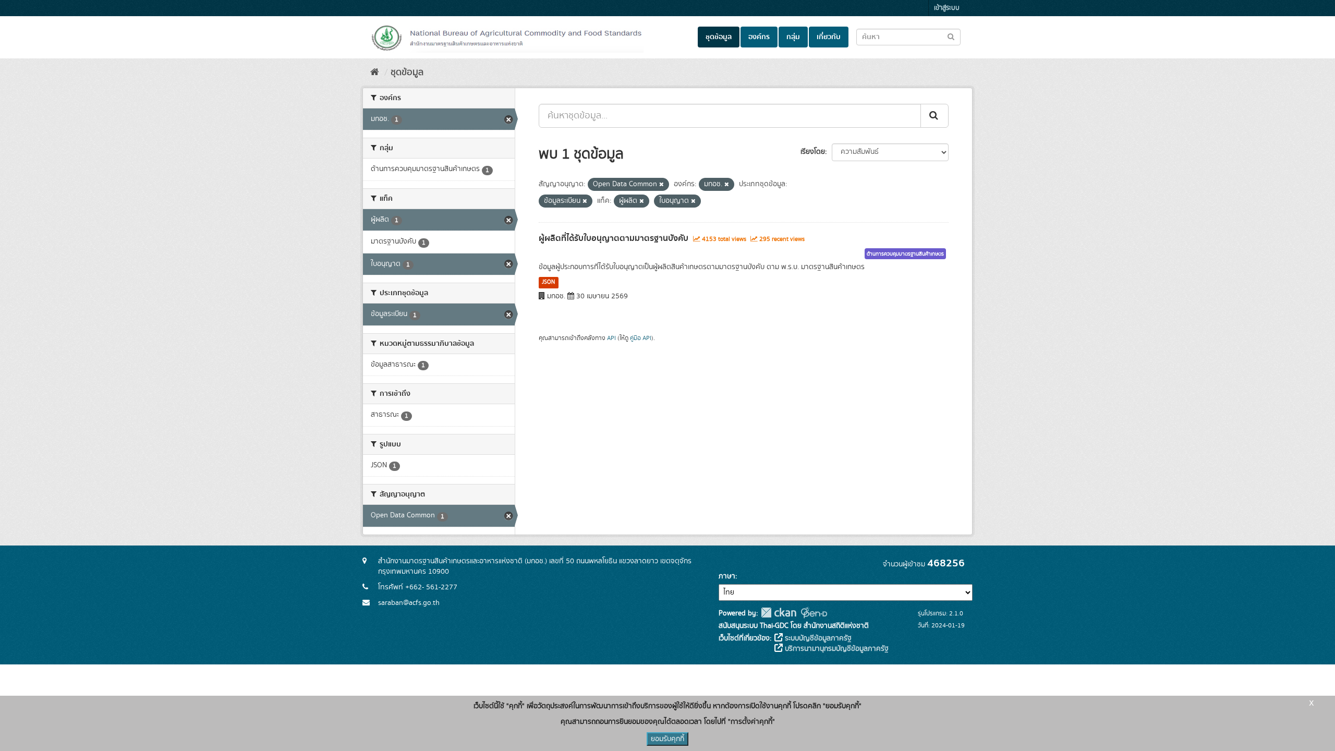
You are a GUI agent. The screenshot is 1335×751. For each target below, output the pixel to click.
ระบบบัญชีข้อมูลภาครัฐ (817, 638)
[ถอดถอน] (661, 184)
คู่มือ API (640, 338)
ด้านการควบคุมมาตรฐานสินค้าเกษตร (905, 254)
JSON (548, 282)
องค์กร (759, 37)
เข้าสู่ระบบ (947, 8)
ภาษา (727, 576)
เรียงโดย (812, 152)
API (611, 338)
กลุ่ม (793, 37)
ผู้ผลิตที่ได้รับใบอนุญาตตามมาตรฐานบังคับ (613, 238)
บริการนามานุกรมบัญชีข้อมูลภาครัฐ (836, 649)
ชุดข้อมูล (719, 37)
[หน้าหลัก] (374, 72)
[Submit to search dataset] (950, 36)
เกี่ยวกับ (829, 37)
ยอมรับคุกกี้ (667, 739)
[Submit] (934, 116)
